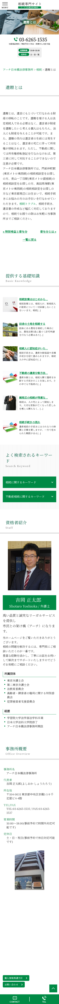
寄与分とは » (48, 231)
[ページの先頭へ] (53, 988)
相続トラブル (27, 204)
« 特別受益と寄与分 (15, 231)
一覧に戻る (30, 239)
